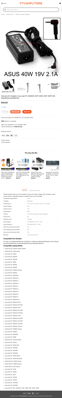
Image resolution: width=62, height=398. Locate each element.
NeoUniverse (48, 396)
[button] (3, 3)
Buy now (27, 112)
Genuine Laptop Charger (23, 14)
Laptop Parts (10, 14)
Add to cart (15, 112)
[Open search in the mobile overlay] (31, 9)
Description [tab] (24, 190)
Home (3, 14)
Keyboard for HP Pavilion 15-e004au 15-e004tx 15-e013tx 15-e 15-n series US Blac (52, 174)
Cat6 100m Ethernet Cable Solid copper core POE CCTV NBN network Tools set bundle (22, 174)
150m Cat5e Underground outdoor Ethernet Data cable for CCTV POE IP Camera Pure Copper (7, 174)
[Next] (57, 47)
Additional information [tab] (34, 190)
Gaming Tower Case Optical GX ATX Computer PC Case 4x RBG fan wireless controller (37, 174)
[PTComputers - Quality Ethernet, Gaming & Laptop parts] (31, 3)
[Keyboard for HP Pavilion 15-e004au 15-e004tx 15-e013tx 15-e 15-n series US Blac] (52, 164)
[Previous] (4, 47)
